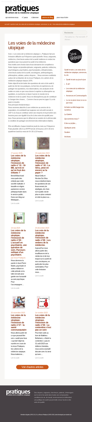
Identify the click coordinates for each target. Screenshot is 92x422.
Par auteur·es (70, 37)
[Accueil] (22, 9)
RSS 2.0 (33, 414)
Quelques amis (69, 128)
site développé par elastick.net (63, 414)
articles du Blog (47, 17)
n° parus (25, 17)
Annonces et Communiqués (76, 96)
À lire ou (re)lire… (70, 123)
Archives (67, 137)
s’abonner (35, 17)
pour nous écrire (62, 17)
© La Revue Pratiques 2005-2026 (45, 414)
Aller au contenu (18, 1)
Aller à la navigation (6, 1)
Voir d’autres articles (32, 366)
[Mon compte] (81, 17)
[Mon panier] (77, 17)
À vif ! (68, 84)
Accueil (7, 24)
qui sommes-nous (11, 17)
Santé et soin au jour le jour (76, 80)
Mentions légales (25, 414)
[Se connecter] (84, 17)
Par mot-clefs (80, 37)
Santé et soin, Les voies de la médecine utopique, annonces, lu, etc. (31, 24)
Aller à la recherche (29, 1)
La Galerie (68, 114)
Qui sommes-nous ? (71, 119)
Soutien (67, 132)
